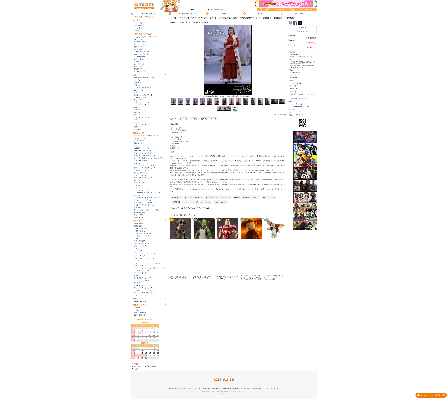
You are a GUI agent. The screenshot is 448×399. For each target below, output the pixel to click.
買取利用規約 (256, 388)
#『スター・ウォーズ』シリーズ (218, 197)
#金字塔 (237, 197)
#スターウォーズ (269, 197)
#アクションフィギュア (194, 197)
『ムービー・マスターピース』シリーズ (302, 95)
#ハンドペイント (220, 202)
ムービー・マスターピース (299, 98)
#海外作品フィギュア (251, 197)
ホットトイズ (294, 89)
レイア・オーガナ (296, 112)
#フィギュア (177, 197)
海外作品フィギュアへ (144, 17)
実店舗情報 (216, 388)
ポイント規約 (245, 388)
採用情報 (226, 388)
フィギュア (184, 119)
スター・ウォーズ (296, 104)
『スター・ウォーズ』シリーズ (300, 106)
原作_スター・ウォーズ (209, 119)
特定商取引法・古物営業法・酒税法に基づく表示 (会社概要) (189, 388)
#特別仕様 (176, 202)
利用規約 (235, 388)
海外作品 (194, 119)
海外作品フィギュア (143, 34)
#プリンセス (205, 202)
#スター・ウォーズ (191, 202)
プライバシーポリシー (271, 388)
